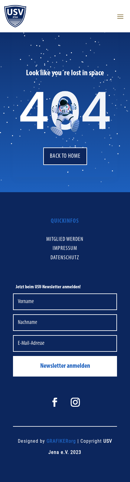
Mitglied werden (64, 239)
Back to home (65, 156)
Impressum (65, 248)
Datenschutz (64, 258)
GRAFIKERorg (61, 441)
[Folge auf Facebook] (55, 402)
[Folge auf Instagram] (75, 402)
